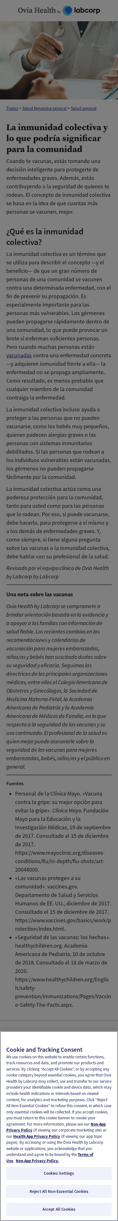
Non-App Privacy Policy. (37, 1160)
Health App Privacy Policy (36, 1136)
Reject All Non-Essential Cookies (59, 1191)
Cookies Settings (59, 1173)
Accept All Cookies (59, 1209)
